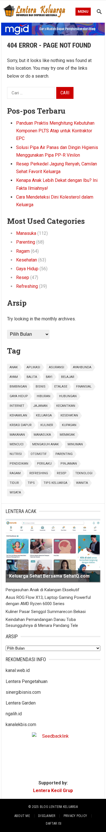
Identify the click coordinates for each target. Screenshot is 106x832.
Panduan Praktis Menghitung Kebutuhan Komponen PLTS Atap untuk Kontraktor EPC (55, 130)
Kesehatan (26, 260)
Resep (22, 277)
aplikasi (33, 367)
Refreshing (27, 286)
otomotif (39, 454)
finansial (84, 386)
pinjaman (68, 463)
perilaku (44, 463)
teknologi (83, 473)
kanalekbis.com (21, 724)
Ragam (23, 251)
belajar (67, 377)
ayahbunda (82, 367)
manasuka (42, 435)
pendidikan (19, 463)
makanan (17, 435)
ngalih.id (14, 713)
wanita (82, 483)
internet (17, 406)
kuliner (46, 425)
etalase (60, 386)
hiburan (43, 396)
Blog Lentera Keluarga (59, 807)
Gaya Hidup (27, 268)
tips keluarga (55, 483)
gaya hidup (19, 396)
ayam (14, 377)
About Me (22, 816)
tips (31, 483)
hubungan (68, 396)
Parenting (25, 242)
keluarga (44, 415)
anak (14, 367)
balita (32, 377)
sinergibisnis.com (23, 692)
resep (61, 473)
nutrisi (16, 454)
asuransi (56, 367)
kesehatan (69, 415)
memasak (67, 435)
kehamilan (18, 415)
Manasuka (26, 233)
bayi (49, 377)
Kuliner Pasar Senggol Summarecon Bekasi (46, 611)
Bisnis (41, 386)
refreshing (38, 473)
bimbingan (18, 386)
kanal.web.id (18, 670)
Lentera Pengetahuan (26, 681)
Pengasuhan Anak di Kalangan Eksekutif (42, 589)
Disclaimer (46, 816)
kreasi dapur (21, 425)
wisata (15, 492)
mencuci (16, 444)
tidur (14, 483)
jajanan (40, 406)
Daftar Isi (53, 823)
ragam (15, 473)
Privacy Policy (75, 816)
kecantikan (65, 406)
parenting (64, 454)
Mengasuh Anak (45, 444)
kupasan (69, 425)
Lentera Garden (21, 703)
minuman (75, 444)
